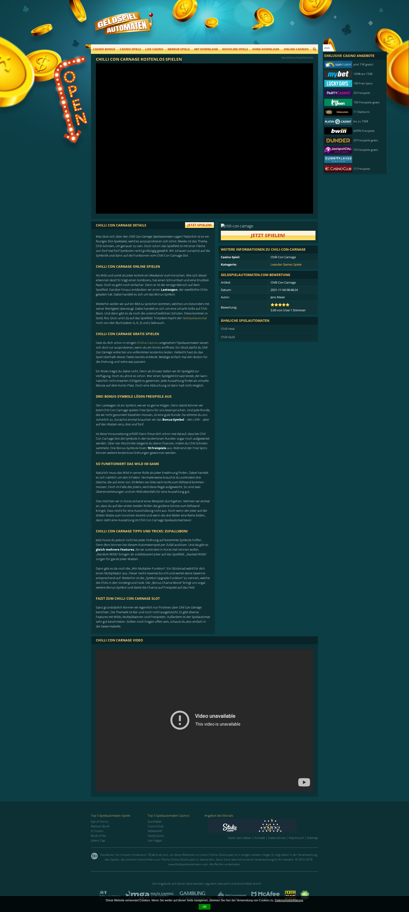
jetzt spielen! (199, 225)
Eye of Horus (99, 821)
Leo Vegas (155, 840)
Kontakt (259, 838)
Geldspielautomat (194, 318)
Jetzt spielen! (268, 235)
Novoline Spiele (235, 49)
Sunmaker (155, 821)
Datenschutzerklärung (289, 900)
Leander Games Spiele (286, 264)
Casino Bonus (104, 49)
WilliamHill (155, 831)
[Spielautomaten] (124, 28)
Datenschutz (276, 838)
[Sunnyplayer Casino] (352, 159)
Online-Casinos (147, 343)
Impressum (296, 838)
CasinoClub (156, 826)
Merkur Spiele (179, 49)
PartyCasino (156, 836)
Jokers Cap (98, 840)
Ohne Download (265, 49)
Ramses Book (100, 826)
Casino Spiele (130, 49)
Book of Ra (98, 836)
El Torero (97, 831)
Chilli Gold (228, 337)
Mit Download (206, 49)
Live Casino (154, 49)
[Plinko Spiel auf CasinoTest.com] (263, 826)
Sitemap (312, 838)
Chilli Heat (228, 329)
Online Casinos (296, 49)
